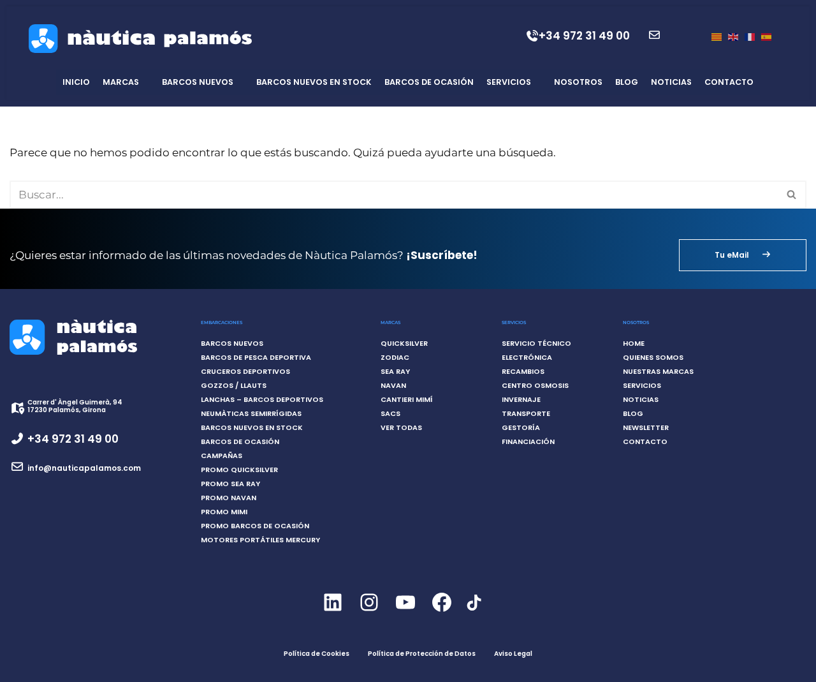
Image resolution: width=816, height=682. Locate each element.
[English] (733, 36)
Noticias (671, 82)
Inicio (76, 82)
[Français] (749, 36)
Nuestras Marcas (658, 371)
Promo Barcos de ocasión (255, 526)
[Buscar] (792, 195)
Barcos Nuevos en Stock (314, 82)
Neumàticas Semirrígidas (251, 413)
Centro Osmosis (535, 385)
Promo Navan (228, 498)
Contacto (729, 82)
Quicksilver (404, 343)
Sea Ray (395, 371)
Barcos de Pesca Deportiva (256, 357)
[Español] (766, 36)
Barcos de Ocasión (429, 82)
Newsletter (646, 427)
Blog (626, 82)
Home (634, 343)
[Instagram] (368, 613)
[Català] (716, 36)
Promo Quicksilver (239, 469)
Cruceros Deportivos (245, 371)
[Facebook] (441, 613)
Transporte (526, 413)
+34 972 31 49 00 (584, 35)
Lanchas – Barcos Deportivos (262, 399)
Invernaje (521, 399)
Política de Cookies (316, 653)
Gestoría (521, 427)
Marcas (121, 82)
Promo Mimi (224, 512)
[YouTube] (405, 613)
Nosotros (578, 82)
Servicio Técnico (536, 343)
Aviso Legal (513, 653)
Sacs (390, 413)
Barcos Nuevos (197, 82)
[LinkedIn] (332, 613)
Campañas (221, 455)
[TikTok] (473, 610)
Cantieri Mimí (407, 399)
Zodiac (395, 357)
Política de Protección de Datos (422, 653)
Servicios (508, 82)
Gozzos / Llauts (233, 385)
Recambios (523, 371)
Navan (393, 385)
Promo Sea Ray (230, 483)
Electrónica (527, 357)
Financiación (528, 441)
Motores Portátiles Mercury (260, 540)
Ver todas (401, 427)
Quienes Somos (653, 357)
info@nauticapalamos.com (84, 468)
